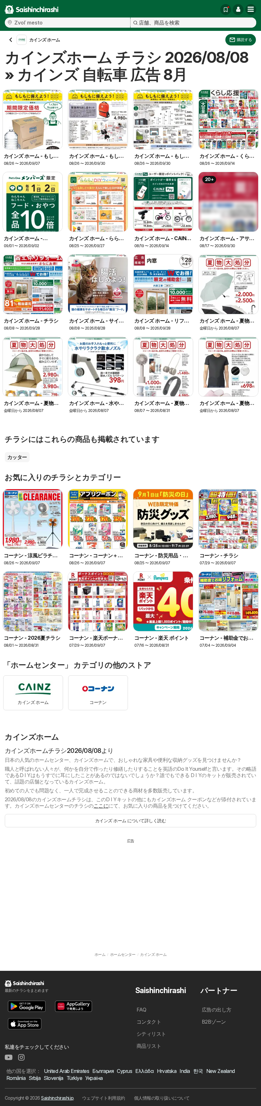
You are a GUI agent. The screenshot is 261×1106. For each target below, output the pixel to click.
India (185, 1071)
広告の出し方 (216, 1009)
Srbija (34, 1078)
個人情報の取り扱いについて (162, 1098)
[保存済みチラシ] (225, 9)
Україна (93, 1078)
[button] (238, 9)
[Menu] (250, 9)
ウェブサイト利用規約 (103, 1098)
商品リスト (149, 1046)
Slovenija (53, 1078)
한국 (198, 1071)
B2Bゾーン (214, 1022)
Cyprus (124, 1071)
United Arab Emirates (66, 1071)
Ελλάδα (144, 1071)
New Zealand (220, 1071)
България (103, 1071)
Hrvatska (166, 1071)
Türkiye (74, 1078)
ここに (101, 806)
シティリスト (151, 1034)
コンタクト (149, 1022)
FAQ (141, 1009)
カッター (17, 457)
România (15, 1078)
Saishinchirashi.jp (57, 1098)
